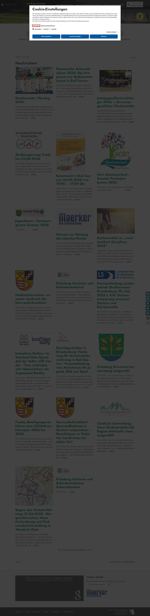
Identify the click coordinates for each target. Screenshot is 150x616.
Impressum (36, 25)
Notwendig (37, 29)
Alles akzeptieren (46, 36)
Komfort (46, 29)
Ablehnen (103, 36)
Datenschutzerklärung (48, 25)
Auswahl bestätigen (75, 36)
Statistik (53, 29)
